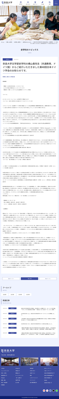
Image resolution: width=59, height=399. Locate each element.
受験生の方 (17, 373)
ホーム (2, 42)
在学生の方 (17, 368)
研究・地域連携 (4, 382)
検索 (49, 4)
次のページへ (48, 278)
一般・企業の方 (18, 377)
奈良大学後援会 (47, 377)
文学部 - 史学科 (17, 42)
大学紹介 (3, 368)
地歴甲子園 (17, 380)
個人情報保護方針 (33, 382)
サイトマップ (32, 380)
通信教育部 (3, 375)
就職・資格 (3, 380)
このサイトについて (34, 377)
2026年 (4, 294)
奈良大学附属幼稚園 (48, 375)
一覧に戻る (29, 278)
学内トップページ (47, 368)
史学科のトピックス (27, 42)
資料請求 (20, 4)
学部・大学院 (9, 42)
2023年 (28, 294)
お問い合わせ (28, 4)
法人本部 (17, 382)
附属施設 (3, 384)
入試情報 (42, 4)
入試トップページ (47, 370)
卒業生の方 (17, 370)
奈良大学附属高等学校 (48, 373)
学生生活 (3, 377)
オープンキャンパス (19, 375)
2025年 (12, 294)
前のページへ (11, 278)
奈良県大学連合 (47, 382)
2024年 (20, 294)
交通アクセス (35, 4)
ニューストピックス (5, 370)
